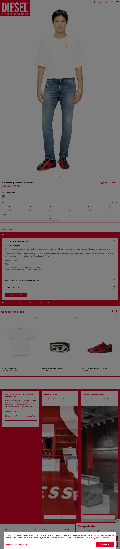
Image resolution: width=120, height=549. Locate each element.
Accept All (105, 544)
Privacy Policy (90, 538)
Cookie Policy (104, 538)
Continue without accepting (16, 544)
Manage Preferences (68, 538)
